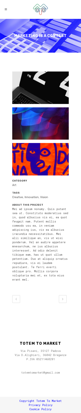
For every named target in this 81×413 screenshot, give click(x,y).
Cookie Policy (40, 409)
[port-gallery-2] (40, 89)
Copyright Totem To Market (40, 401)
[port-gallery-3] (40, 125)
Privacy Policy (41, 405)
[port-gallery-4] (40, 160)
